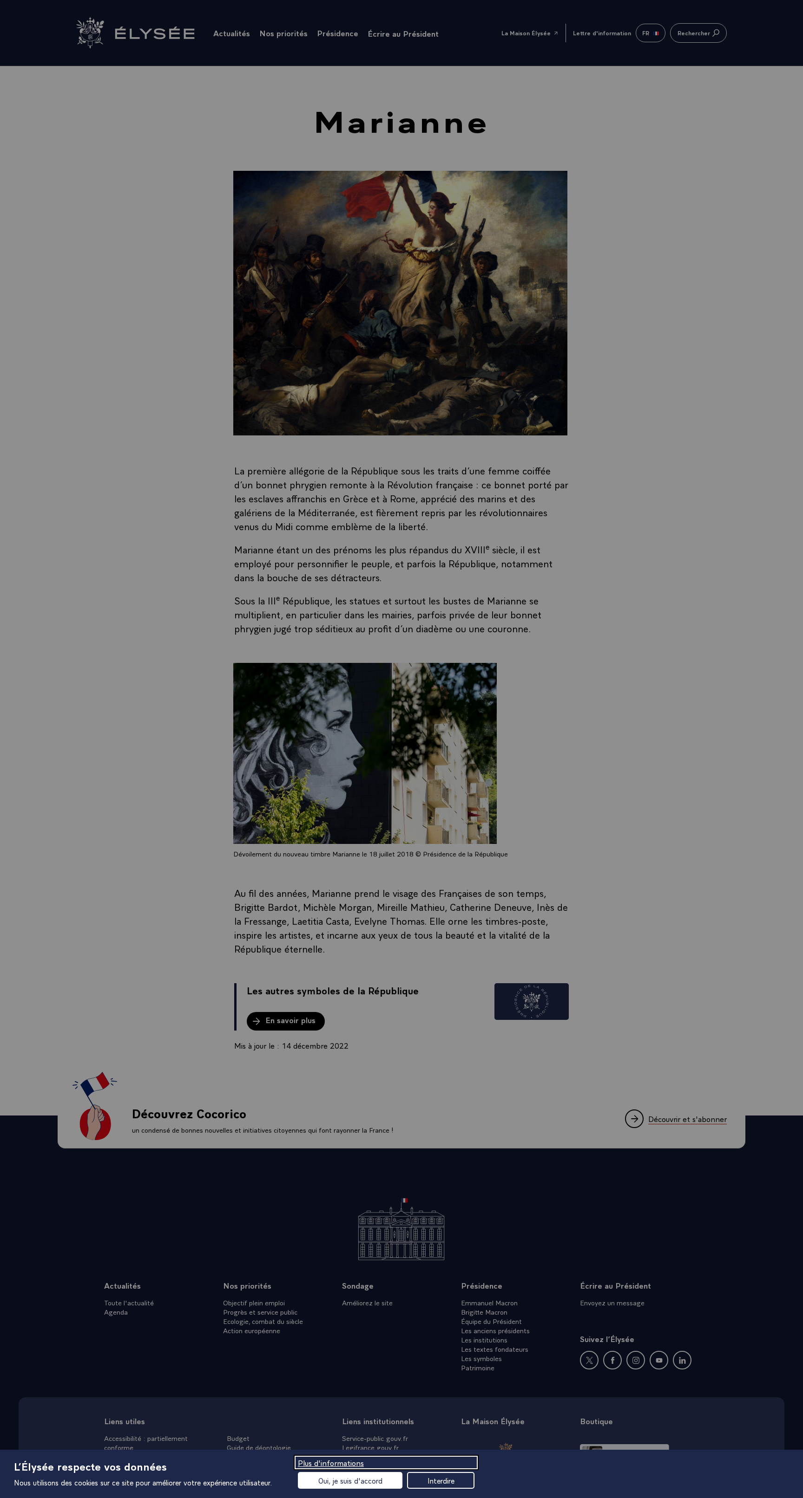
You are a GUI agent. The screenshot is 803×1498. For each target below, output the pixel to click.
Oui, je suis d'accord (350, 1480)
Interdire (441, 1480)
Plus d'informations (331, 1462)
